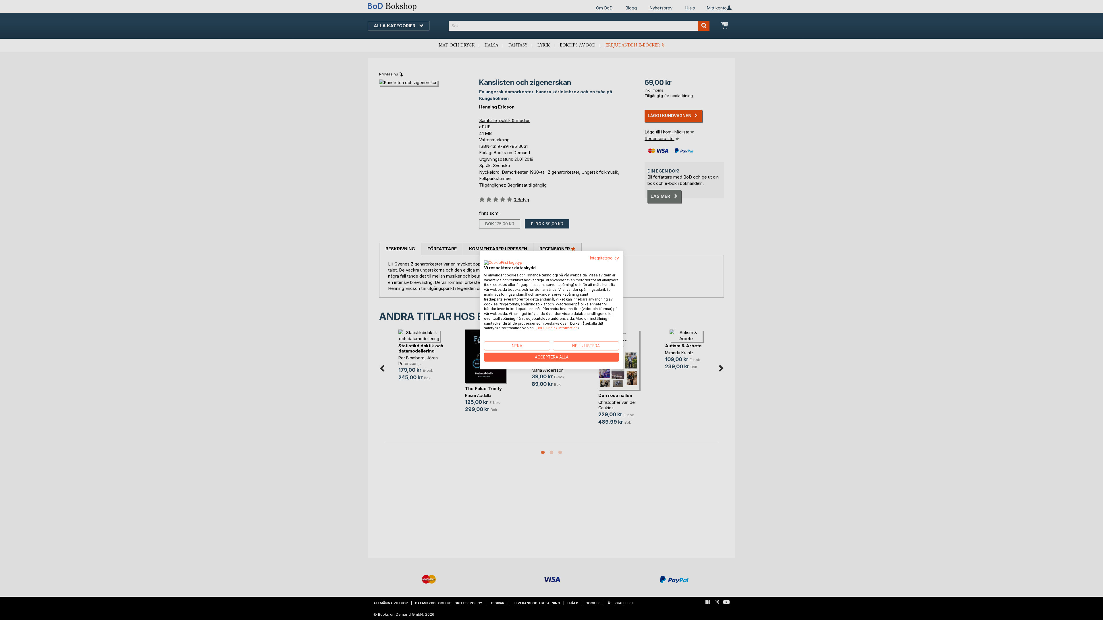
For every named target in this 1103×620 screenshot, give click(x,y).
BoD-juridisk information (557, 328)
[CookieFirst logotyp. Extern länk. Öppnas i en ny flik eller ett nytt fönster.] (503, 262)
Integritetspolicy (604, 258)
